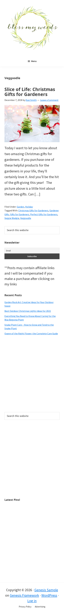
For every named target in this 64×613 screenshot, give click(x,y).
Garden (20, 206)
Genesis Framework (24, 595)
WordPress (49, 595)
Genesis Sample (46, 590)
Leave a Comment (49, 100)
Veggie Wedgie (11, 218)
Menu (34, 61)
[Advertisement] (32, 373)
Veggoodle (25, 218)
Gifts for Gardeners (19, 214)
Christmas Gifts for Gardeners (33, 210)
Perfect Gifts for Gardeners (43, 214)
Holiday (29, 206)
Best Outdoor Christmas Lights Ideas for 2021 (27, 310)
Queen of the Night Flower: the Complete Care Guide (31, 333)
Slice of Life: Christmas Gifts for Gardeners (29, 91)
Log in (32, 600)
